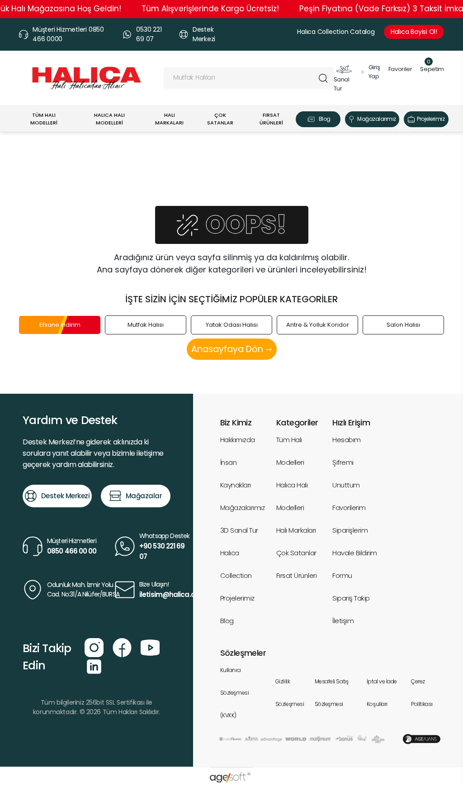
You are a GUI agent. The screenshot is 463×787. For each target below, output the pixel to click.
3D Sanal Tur (239, 530)
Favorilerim (348, 507)
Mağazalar (144, 496)
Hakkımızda (237, 439)
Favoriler (400, 69)
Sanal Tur (342, 84)
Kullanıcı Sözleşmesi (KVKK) (234, 692)
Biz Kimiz (236, 422)
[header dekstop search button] (323, 78)
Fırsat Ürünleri (296, 575)
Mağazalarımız (376, 119)
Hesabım (346, 439)
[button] (430, 69)
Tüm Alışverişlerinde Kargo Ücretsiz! (210, 8)
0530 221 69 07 (148, 34)
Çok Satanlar (296, 553)
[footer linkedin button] (94, 665)
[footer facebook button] (122, 646)
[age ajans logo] (421, 739)
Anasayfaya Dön (228, 349)
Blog (325, 119)
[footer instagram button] (94, 646)
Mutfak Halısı (146, 324)
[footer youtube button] (150, 646)
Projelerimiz (430, 119)
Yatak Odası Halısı (232, 324)
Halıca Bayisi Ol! (414, 31)
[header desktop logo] (86, 78)
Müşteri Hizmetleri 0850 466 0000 (68, 34)
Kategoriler (297, 422)
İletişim (343, 620)
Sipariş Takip (350, 598)
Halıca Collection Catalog (336, 31)
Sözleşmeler (243, 652)
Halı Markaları (296, 530)
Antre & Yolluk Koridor (317, 324)
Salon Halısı (403, 324)
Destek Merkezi (204, 34)
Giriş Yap (374, 72)
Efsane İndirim (59, 324)
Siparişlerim (350, 530)
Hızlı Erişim (351, 422)
